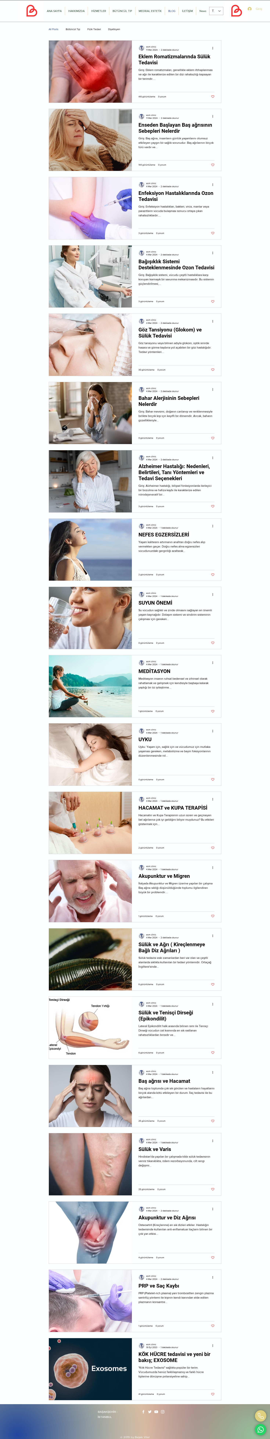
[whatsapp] (260, 1416)
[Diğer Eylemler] (214, 48)
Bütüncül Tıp (73, 29)
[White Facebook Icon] (143, 1411)
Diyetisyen (114, 29)
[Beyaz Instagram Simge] (162, 1411)
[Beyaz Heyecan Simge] (149, 1411)
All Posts (53, 29)
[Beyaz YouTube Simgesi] (156, 1411)
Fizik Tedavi (94, 29)
